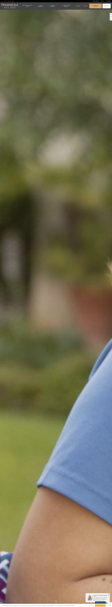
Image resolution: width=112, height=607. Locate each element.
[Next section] (56, 599)
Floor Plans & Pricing (66, 6)
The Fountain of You (27, 6)
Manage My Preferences (100, 605)
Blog (102, 1)
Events (86, 5)
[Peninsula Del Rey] (10, 6)
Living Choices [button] (52, 6)
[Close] (109, 605)
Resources (96, 1)
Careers (108, 1)
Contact (106, 5)
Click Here (73, 605)
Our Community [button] (40, 6)
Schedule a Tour (95, 6)
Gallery (78, 5)
